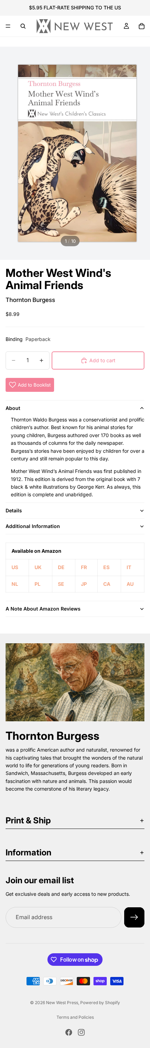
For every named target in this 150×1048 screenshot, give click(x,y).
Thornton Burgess (30, 299)
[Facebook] (69, 1032)
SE (61, 584)
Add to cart (102, 360)
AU (130, 584)
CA (106, 584)
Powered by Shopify (100, 1002)
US (15, 567)
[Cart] (141, 26)
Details (14, 510)
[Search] (23, 26)
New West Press (62, 1002)
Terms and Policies (75, 1017)
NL (15, 584)
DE (61, 567)
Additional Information (33, 526)
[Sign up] (134, 917)
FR (84, 567)
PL (37, 584)
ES (106, 567)
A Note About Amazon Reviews (43, 609)
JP (84, 584)
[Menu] (8, 26)
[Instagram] (81, 1032)
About (13, 408)
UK (38, 567)
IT (129, 567)
